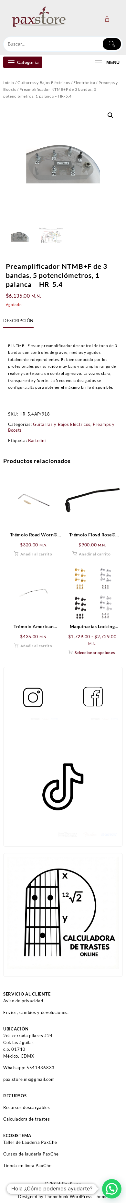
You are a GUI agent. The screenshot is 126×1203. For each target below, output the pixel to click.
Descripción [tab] (18, 320)
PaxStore (71, 1183)
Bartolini (37, 440)
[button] (110, 115)
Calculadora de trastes (26, 1119)
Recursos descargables (26, 1107)
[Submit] (112, 44)
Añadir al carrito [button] (36, 554)
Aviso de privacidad (23, 1000)
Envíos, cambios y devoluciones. (36, 1012)
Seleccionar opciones (95, 652)
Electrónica (84, 82)
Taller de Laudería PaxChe (30, 1142)
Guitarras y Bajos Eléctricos (43, 82)
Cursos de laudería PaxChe (31, 1153)
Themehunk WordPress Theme (76, 1196)
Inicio (8, 82)
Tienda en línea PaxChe (27, 1165)
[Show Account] (109, 19)
